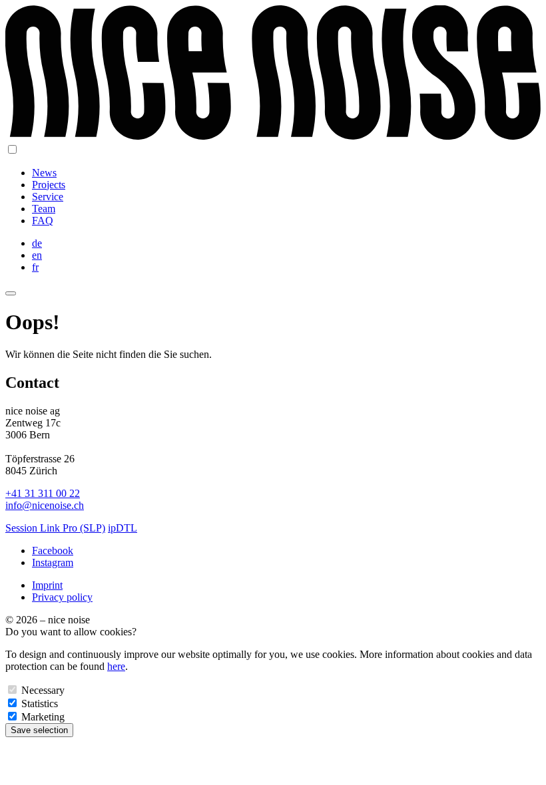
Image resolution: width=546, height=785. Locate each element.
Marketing (43, 716)
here (116, 666)
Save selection (39, 730)
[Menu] (10, 293)
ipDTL (122, 528)
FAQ (42, 220)
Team (43, 208)
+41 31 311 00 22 (42, 493)
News (44, 172)
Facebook (52, 550)
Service (47, 196)
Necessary (43, 690)
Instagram (52, 562)
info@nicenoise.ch (44, 505)
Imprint (47, 585)
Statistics (39, 703)
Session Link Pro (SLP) (55, 528)
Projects (48, 184)
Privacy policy (62, 597)
